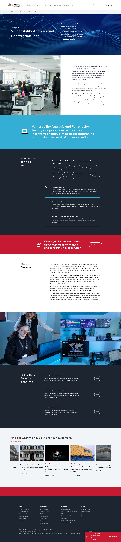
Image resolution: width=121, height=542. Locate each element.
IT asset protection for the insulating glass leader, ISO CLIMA (71, 469)
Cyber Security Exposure (52, 407)
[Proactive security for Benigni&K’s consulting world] (99, 453)
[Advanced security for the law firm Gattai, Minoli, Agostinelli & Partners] (23, 453)
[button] (95, 244)
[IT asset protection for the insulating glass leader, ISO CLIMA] (73, 453)
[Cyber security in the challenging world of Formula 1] (48, 453)
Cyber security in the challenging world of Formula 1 (47, 469)
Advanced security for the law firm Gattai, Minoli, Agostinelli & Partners (22, 467)
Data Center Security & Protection (55, 390)
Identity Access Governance (53, 375)
